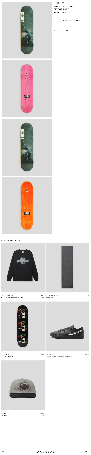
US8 (50, 354)
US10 (47, 354)
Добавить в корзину (71, 21)
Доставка (64, 30)
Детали (56, 30)
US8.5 (61, 354)
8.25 (2, 354)
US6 (54, 354)
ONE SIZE (48, 295)
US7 (57, 354)
